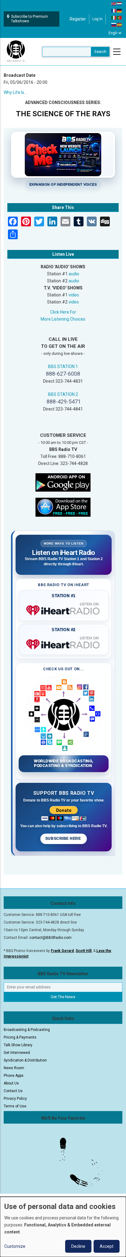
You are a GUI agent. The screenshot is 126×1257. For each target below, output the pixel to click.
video (74, 294)
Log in (97, 19)
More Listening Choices (63, 319)
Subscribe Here (63, 838)
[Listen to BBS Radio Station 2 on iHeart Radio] (64, 643)
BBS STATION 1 (63, 366)
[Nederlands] (119, 3)
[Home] (16, 51)
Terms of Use (15, 1106)
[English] (114, 3)
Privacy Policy (15, 1098)
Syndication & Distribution (25, 1060)
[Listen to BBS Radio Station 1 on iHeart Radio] (64, 609)
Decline (78, 1246)
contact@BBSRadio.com (50, 937)
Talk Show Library (18, 1045)
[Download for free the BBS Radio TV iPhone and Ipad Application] (63, 506)
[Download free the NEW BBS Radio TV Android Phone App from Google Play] (63, 482)
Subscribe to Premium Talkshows (29, 18)
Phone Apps (14, 1075)
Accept (106, 1246)
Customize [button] (14, 1246)
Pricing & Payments (20, 1037)
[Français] (114, 10)
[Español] (119, 24)
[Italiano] (114, 17)
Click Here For (63, 312)
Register (78, 19)
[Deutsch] (119, 10)
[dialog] (63, 1227)
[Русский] (114, 24)
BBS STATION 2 (63, 394)
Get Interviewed (17, 1053)
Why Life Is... (15, 92)
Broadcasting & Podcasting (27, 1030)
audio (74, 273)
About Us (11, 1083)
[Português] (119, 17)
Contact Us (13, 1091)
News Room (14, 1068)
